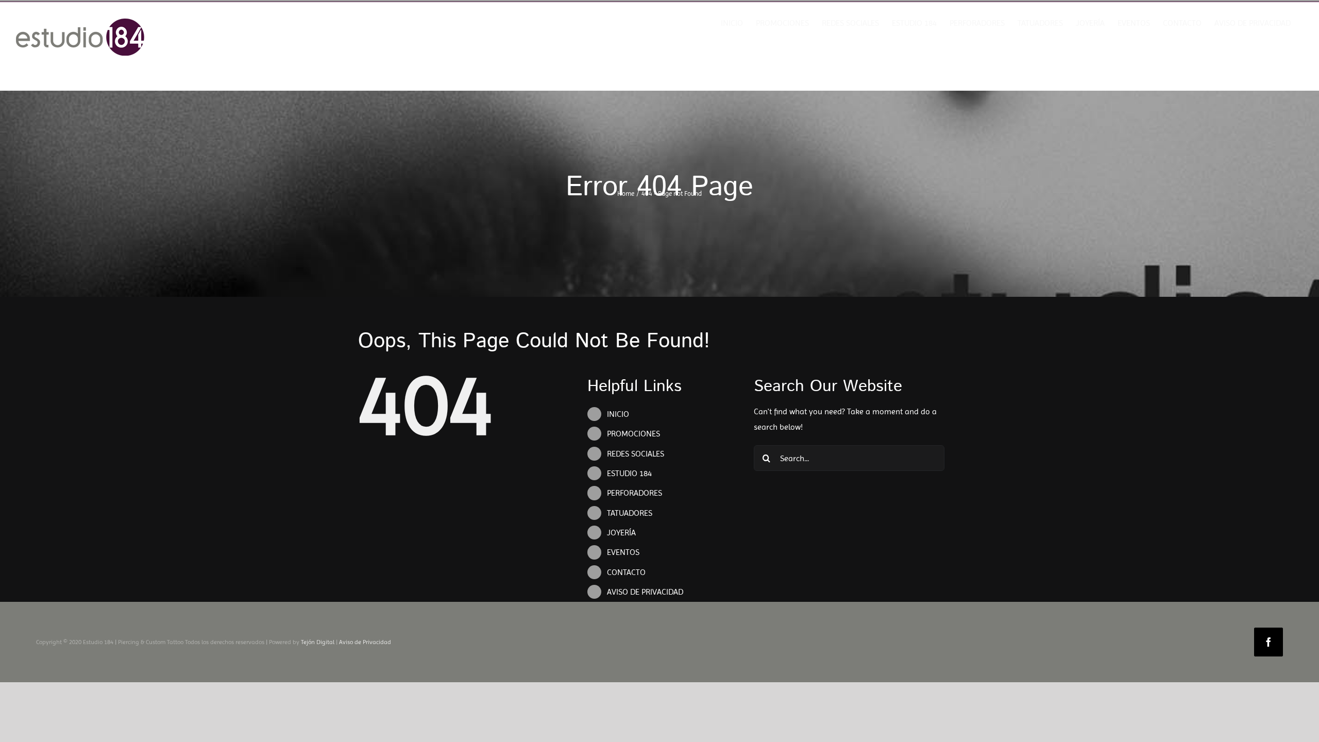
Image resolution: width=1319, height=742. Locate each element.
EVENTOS (623, 552)
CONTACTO (626, 572)
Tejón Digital (317, 642)
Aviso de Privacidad (365, 642)
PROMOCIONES (633, 434)
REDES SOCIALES (635, 454)
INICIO (618, 414)
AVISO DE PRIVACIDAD (645, 592)
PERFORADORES (634, 493)
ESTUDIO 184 (629, 473)
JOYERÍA (621, 532)
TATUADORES (629, 513)
